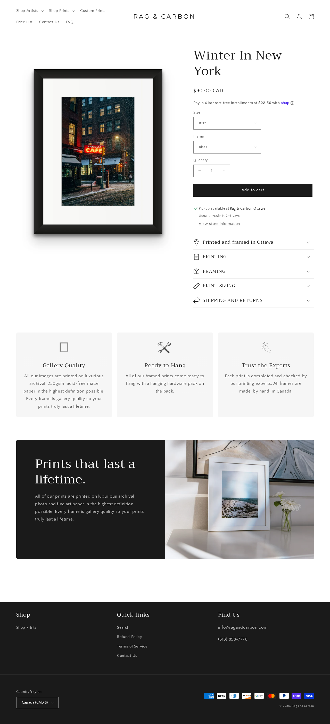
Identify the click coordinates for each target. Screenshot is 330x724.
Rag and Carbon (303, 706)
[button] (29, 10)
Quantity (200, 160)
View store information (219, 224)
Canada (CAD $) (35, 703)
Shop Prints (26, 628)
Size (196, 112)
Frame (198, 136)
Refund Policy (129, 637)
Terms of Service (132, 646)
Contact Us (127, 656)
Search (123, 628)
